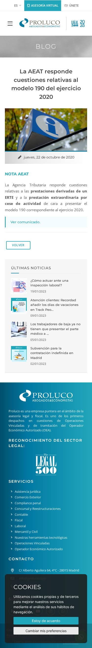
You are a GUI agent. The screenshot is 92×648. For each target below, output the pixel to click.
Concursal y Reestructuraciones (38, 508)
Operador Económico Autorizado (39, 549)
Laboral (20, 526)
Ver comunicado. (25, 222)
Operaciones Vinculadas (32, 543)
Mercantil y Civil (26, 531)
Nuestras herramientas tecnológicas (41, 537)
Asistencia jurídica (27, 491)
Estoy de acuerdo (46, 621)
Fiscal (19, 520)
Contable (21, 514)
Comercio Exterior (28, 497)
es (16, 5)
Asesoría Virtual (44, 5)
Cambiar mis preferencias (46, 631)
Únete (73, 5)
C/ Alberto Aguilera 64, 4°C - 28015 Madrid (49, 570)
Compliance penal (28, 503)
